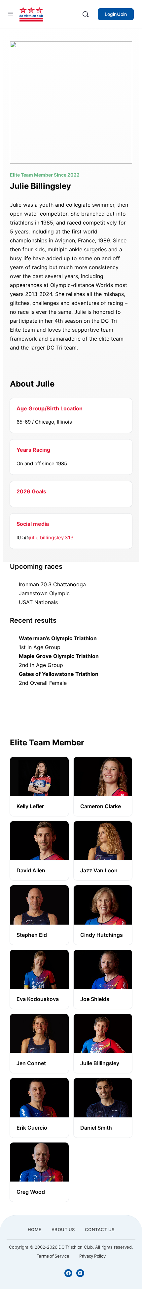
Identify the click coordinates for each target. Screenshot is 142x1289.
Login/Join (116, 14)
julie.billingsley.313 (51, 537)
